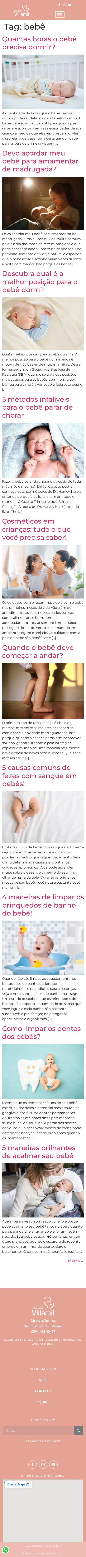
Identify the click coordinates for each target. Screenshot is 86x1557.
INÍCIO (43, 1380)
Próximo (75, 1261)
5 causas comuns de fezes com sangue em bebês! (39, 775)
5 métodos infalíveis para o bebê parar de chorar (37, 407)
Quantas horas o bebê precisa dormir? (39, 43)
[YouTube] (69, 4)
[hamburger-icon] (59, 14)
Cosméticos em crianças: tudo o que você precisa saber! (36, 529)
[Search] (78, 1430)
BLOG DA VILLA (43, 1369)
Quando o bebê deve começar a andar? (38, 651)
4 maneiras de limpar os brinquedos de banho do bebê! (43, 905)
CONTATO (43, 1391)
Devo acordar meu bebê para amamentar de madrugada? (40, 161)
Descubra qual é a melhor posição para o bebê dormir (39, 281)
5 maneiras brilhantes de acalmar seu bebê (38, 1152)
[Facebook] (59, 4)
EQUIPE (43, 1402)
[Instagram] (64, 4)
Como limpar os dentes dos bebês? (41, 1032)
